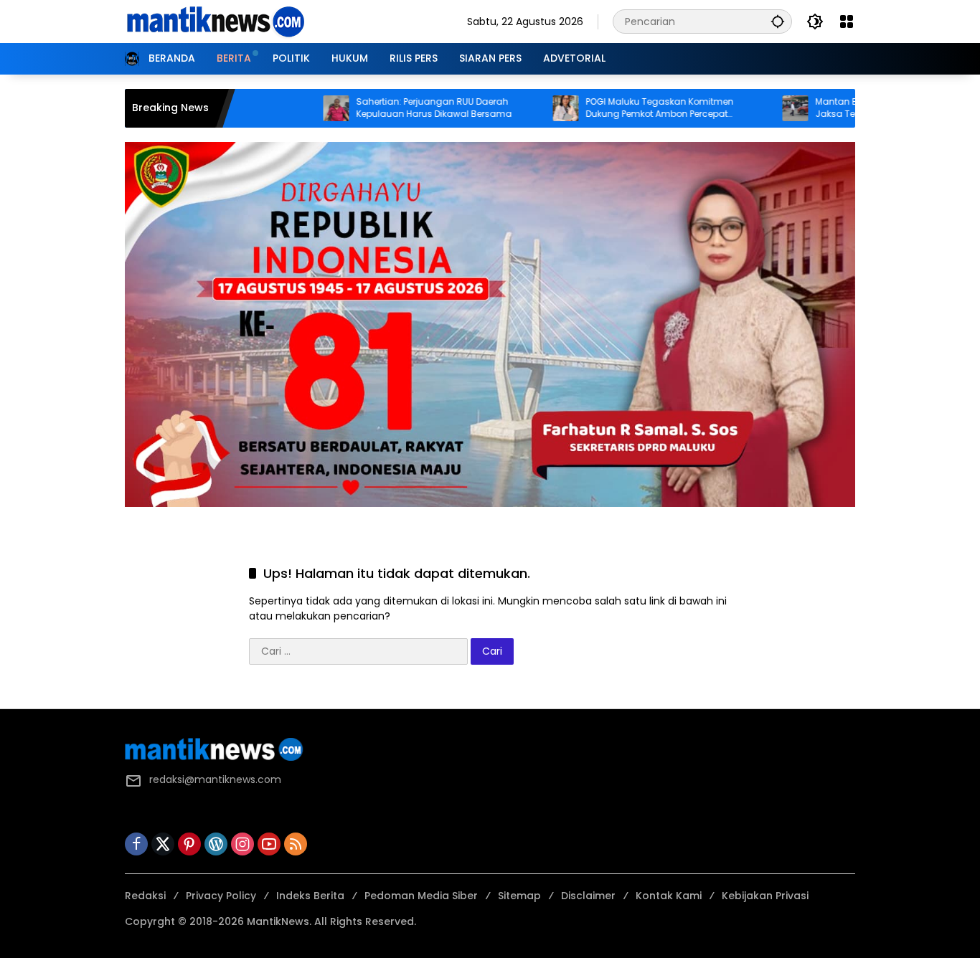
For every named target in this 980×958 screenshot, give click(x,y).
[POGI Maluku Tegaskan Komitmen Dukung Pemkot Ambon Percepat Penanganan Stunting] (528, 108)
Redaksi (145, 895)
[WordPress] (215, 844)
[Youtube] (269, 844)
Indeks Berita (310, 895)
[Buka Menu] (846, 21)
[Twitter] (162, 844)
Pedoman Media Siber (421, 895)
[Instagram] (242, 844)
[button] (777, 21)
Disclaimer (588, 895)
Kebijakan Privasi (765, 895)
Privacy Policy (221, 895)
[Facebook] (136, 844)
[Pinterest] (189, 844)
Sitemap (519, 895)
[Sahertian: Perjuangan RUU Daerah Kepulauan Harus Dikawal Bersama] (298, 108)
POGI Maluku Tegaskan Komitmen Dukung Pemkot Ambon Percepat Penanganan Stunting (622, 108)
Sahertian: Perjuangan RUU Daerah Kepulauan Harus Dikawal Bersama (396, 108)
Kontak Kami (669, 895)
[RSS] (295, 844)
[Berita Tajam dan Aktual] (214, 21)
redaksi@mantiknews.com (215, 779)
